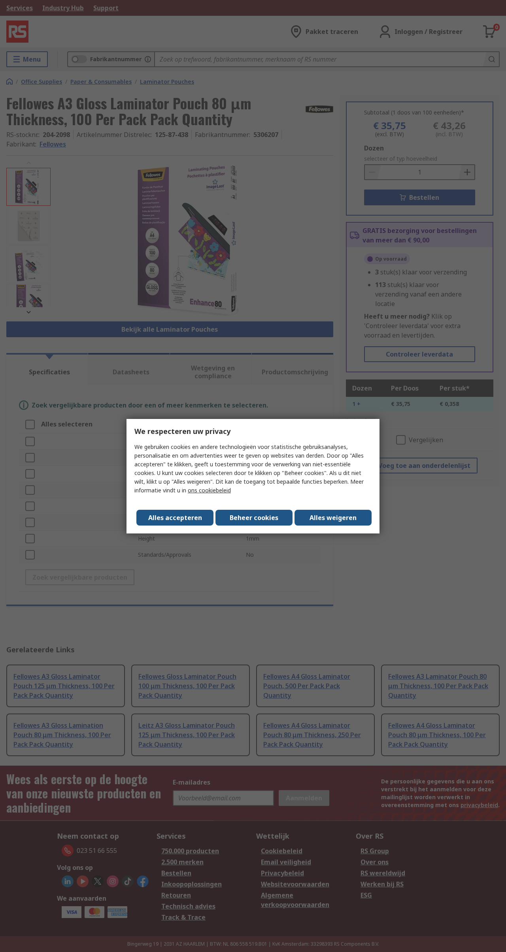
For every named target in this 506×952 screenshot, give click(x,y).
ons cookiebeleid (209, 490)
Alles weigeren (333, 517)
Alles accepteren (175, 517)
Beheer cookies (254, 517)
